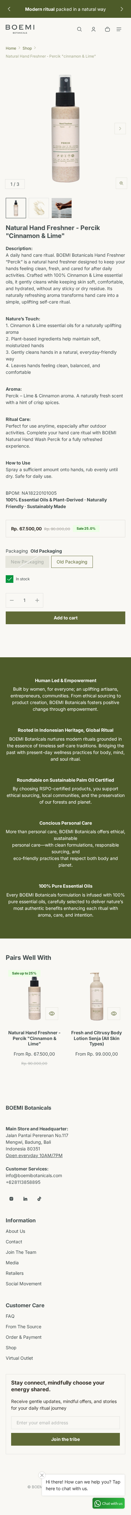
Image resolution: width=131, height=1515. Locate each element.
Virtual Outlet (19, 1358)
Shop (27, 48)
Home (11, 48)
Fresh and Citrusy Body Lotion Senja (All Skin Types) (96, 1038)
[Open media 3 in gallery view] (62, 208)
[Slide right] (122, 9)
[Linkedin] (25, 1198)
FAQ (10, 1316)
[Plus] (37, 600)
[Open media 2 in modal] (65, 128)
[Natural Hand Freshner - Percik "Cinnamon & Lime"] (34, 996)
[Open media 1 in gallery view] (16, 208)
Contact (14, 1241)
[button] (79, 29)
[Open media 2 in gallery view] (39, 208)
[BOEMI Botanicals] (20, 29)
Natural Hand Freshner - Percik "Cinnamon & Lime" (34, 1038)
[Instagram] (11, 1198)
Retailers (15, 1273)
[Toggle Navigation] (119, 29)
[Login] (93, 29)
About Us (15, 1231)
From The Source (23, 1326)
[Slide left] (9, 9)
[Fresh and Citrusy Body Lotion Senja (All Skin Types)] (96, 996)
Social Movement (24, 1283)
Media (12, 1262)
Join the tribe (65, 1439)
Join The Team (21, 1252)
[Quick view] (51, 1013)
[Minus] (11, 600)
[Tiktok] (39, 1198)
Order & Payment (24, 1337)
